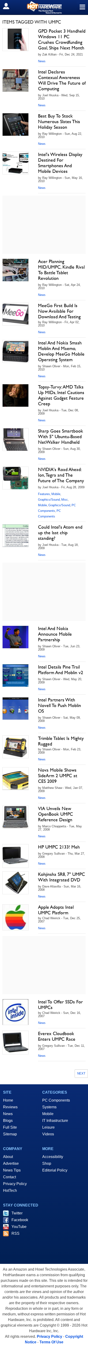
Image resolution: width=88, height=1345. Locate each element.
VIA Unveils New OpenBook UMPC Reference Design (55, 814)
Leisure (48, 1127)
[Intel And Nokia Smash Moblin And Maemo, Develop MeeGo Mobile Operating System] (15, 351)
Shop (46, 1163)
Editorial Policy (54, 1170)
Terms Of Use (51, 1342)
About (8, 1157)
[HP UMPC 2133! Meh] (15, 856)
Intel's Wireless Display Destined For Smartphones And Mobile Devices (60, 163)
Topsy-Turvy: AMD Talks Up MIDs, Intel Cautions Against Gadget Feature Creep (61, 395)
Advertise (11, 1163)
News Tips (12, 1170)
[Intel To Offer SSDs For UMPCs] (15, 1012)
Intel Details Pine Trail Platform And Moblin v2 (60, 669)
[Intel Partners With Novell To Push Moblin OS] (15, 708)
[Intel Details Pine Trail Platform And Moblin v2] (15, 675)
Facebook (19, 1220)
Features (44, 494)
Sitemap (10, 1134)
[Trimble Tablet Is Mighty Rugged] (15, 747)
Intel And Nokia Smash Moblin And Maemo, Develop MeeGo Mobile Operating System (61, 351)
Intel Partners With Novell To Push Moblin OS (59, 705)
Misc (64, 499)
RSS (15, 1233)
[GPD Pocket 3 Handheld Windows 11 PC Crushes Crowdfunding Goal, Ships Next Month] (15, 39)
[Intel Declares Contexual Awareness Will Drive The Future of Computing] (15, 80)
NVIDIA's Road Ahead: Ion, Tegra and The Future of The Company (61, 475)
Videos (48, 1134)
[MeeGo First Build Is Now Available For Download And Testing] (15, 314)
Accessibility (52, 1157)
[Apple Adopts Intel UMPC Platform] (15, 917)
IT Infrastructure (55, 1121)
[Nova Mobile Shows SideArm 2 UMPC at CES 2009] (15, 778)
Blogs (8, 1121)
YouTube (19, 1227)
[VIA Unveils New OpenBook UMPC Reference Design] (15, 817)
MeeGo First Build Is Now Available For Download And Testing (59, 311)
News (42, 61)
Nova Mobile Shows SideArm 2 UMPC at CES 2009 (57, 775)
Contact (9, 1177)
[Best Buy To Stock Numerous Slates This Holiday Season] (15, 124)
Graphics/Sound (49, 499)
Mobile (55, 494)
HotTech (10, 1190)
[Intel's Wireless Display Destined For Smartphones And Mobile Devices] (15, 163)
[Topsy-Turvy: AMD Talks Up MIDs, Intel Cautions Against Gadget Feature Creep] (15, 395)
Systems (49, 1107)
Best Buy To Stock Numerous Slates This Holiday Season (59, 121)
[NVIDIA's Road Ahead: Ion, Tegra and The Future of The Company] (15, 478)
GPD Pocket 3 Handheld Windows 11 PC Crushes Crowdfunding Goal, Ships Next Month (61, 39)
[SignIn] (9, 6)
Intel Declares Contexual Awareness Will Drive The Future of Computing (62, 80)
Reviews (10, 1107)
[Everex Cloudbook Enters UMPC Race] (15, 1042)
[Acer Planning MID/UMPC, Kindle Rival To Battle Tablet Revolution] (15, 270)
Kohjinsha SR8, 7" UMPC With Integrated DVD (61, 877)
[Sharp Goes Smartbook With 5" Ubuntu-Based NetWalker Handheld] (15, 439)
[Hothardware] (44, 7)
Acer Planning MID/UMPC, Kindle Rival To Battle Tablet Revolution (61, 270)
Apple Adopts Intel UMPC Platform (56, 909)
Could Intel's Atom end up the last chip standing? (60, 532)
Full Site (10, 1127)
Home (8, 1100)
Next (81, 1073)
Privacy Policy (15, 1184)
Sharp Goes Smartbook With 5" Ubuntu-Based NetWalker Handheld (60, 436)
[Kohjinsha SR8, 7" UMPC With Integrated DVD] (15, 883)
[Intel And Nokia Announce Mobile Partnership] (15, 637)
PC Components (56, 1100)
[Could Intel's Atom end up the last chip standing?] (15, 535)
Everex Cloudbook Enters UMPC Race (56, 1036)
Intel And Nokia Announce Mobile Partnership (55, 634)
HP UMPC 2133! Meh (59, 847)
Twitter (17, 1213)
